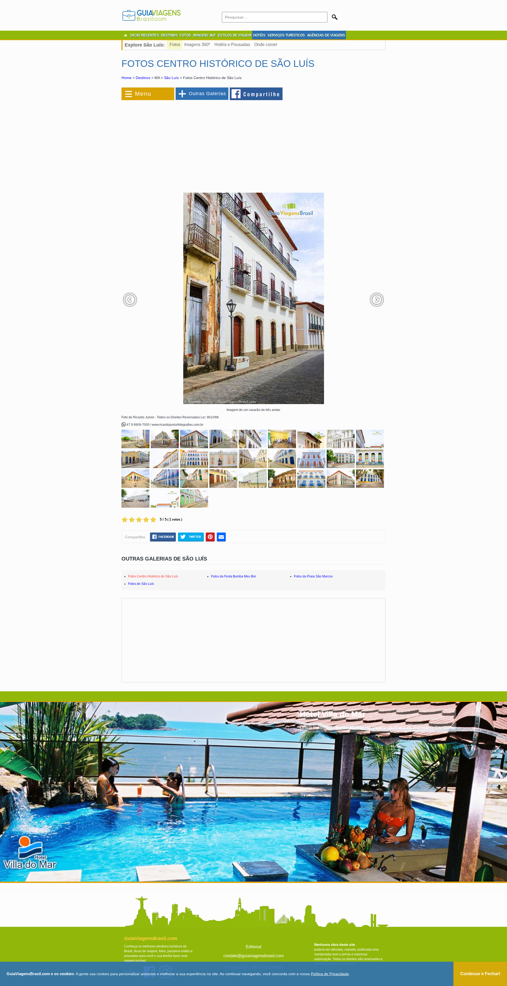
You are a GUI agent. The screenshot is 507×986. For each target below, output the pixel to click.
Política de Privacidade (330, 974)
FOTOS (185, 35)
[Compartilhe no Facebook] (256, 93)
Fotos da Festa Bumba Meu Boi (233, 576)
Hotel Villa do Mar (332, 714)
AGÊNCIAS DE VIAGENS (326, 35)
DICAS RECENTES (144, 35)
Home (126, 78)
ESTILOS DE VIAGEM (234, 35)
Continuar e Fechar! (480, 973)
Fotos (175, 44)
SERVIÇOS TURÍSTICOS (286, 35)
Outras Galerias (207, 93)
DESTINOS (169, 35)
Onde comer (265, 44)
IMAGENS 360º (204, 35)
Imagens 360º (197, 44)
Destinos (143, 78)
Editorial (253, 947)
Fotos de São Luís (141, 584)
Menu (143, 93)
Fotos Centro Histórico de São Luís (153, 576)
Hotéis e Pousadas (232, 44)
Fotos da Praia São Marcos (313, 576)
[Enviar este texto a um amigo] (221, 537)
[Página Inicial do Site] (125, 35)
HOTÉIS (259, 35)
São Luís (171, 78)
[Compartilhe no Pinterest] (210, 537)
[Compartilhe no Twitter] (190, 537)
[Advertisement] (179, 144)
